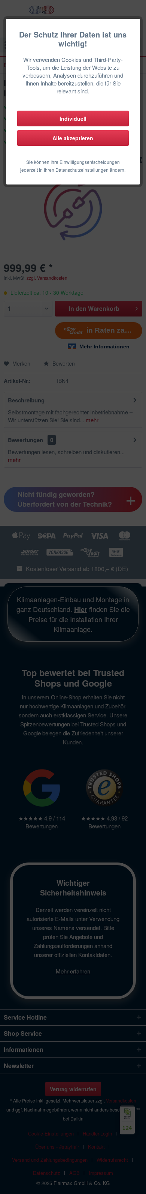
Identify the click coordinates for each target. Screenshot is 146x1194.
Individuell (73, 118)
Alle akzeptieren (72, 138)
